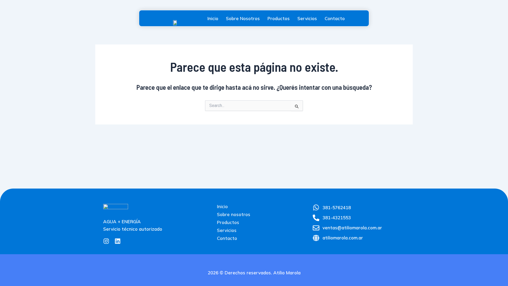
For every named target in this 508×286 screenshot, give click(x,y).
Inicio (212, 18)
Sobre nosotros (243, 18)
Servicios (307, 18)
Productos (278, 18)
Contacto (335, 18)
